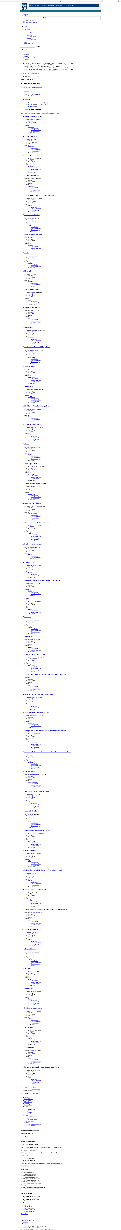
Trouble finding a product (33, 424)
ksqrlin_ (32, 409)
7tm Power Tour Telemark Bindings (36, 791)
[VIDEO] (26, 1209)
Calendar (28, 29)
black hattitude (34, 389)
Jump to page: (28, 76)
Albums (31, 33)
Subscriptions (27, 1100)
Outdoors (26, 1108)
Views (38, 113)
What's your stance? (31, 850)
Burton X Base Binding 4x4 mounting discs (39, 195)
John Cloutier (33, 834)
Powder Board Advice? (32, 307)
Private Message (35, 131)
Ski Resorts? (28, 327)
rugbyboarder (33, 658)
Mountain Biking (32, 1119)
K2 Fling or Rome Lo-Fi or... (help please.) (38, 406)
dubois (32, 794)
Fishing (26, 1115)
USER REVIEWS (40, 5)
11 (33, 219)
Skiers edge (28, 636)
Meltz (31, 734)
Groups (31, 32)
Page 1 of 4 (24, 73)
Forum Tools (26, 91)
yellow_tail (33, 119)
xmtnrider (32, 292)
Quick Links (29, 38)
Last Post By (44, 113)
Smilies (26, 1206)
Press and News (32, 1125)
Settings (26, 1097)
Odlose (32, 547)
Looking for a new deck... (33, 1008)
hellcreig (32, 237)
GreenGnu (33, 198)
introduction (28, 386)
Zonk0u (32, 1011)
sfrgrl (31, 486)
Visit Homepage (35, 539)
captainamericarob (35, 774)
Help (24, 15)
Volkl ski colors (29, 771)
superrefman (33, 369)
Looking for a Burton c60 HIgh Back (37, 347)
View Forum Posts (36, 130)
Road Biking (31, 1121)
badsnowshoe (33, 715)
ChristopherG (33, 427)
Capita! (27, 598)
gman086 (32, 697)
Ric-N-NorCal (34, 466)
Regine (32, 274)
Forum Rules (24, 1214)
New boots (27, 617)
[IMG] (26, 1208)
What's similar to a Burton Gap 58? (38, 830)
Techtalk (30, 1113)
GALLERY (59, 5)
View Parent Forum (33, 96)
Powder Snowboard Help (33, 116)
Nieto (31, 971)
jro (30, 873)
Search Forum (27, 99)
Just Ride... (28, 968)
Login (57, 1)
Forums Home (28, 1105)
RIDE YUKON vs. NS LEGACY (35, 655)
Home (31, 5)
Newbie (26, 253)
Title (22, 113)
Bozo (31, 139)
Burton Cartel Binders (32, 215)
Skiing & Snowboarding (30, 57)
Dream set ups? (29, 562)
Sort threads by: (25, 1150)
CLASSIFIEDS (68, 5)
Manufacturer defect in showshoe (37, 712)
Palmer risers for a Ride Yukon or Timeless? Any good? (43, 870)
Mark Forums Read (33, 36)
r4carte (26, 444)
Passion (30, 1112)
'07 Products (28, 1028)
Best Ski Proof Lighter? (32, 289)
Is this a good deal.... (31, 464)
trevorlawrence (34, 256)
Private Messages (28, 1099)
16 (33, 199)
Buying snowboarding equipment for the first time (43, 580)
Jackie (31, 310)
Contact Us (26, 1219)
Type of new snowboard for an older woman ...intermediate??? (45, 909)
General (26, 1122)
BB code (26, 1205)
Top (37, 1093)
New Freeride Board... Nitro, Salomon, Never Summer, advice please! (47, 752)
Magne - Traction (30, 949)
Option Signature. (30, 136)
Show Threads (33, 104)
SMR (31, 620)
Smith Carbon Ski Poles (32, 503)
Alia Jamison (33, 912)
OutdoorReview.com (28, 1220)
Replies (34, 113)
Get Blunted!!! (29, 988)
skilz (31, 677)
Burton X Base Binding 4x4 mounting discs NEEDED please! (45, 674)
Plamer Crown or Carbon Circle (35, 890)
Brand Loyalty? (29, 1047)
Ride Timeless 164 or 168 (32, 929)
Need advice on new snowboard (35, 483)
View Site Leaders (33, 39)
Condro (32, 159)
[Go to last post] (34, 133)
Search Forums (28, 1103)
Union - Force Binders (31, 175)
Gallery (25, 42)
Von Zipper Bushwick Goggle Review (46, 1067)
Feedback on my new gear (33, 544)
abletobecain (33, 350)
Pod (31, 755)
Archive (25, 1222)
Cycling (26, 1118)
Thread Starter (28, 113)
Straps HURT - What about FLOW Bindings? (40, 694)
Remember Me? (29, 20)
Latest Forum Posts (28, 43)
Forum (25, 26)
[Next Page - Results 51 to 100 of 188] (33, 73)
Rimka (32, 583)
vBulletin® (30, 1227)
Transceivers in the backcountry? (37, 523)
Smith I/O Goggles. (30, 811)
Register (61, 1)
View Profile (34, 128)
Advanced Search (26, 49)
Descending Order (31, 1160)
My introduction (30, 366)
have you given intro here (33, 234)
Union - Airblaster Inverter (33, 156)
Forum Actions (29, 35)
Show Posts (42, 104)
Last (36, 73)
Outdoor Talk (31, 1109)
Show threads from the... (27, 1144)
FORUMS (51, 5)
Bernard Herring (34, 506)
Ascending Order (30, 1158)
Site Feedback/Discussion (34, 1124)
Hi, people (27, 271)
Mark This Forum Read (34, 94)
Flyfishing (30, 1116)
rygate (31, 639)
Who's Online (32, 40)
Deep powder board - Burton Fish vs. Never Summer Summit (45, 730)
